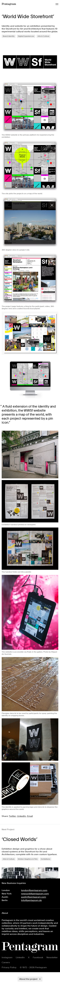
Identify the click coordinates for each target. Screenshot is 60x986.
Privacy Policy (9, 967)
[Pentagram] (9, 4)
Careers (6, 962)
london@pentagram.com (34, 890)
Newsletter (52, 957)
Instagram (7, 957)
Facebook (38, 957)
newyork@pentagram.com (35, 893)
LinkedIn (20, 957)
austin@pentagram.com (33, 897)
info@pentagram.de (31, 900)
